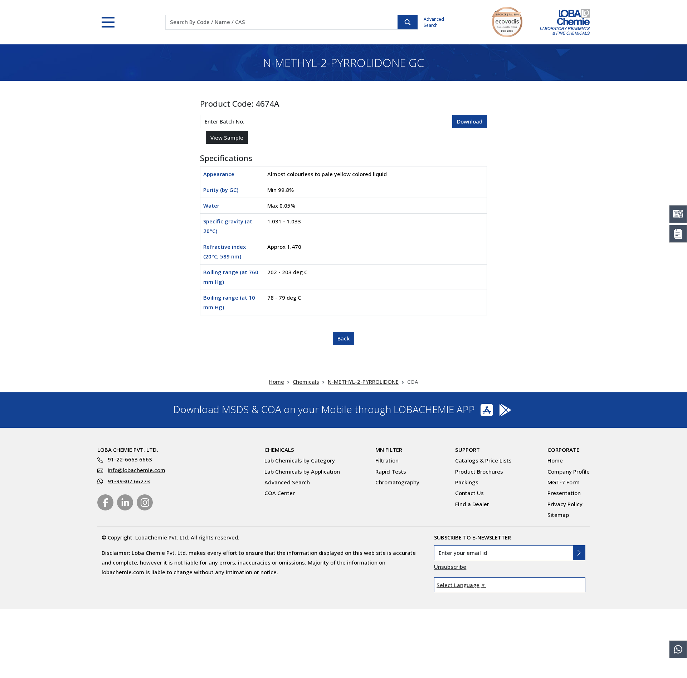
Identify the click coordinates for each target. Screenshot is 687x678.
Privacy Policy (565, 504)
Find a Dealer (472, 504)
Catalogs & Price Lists (483, 460)
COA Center (279, 493)
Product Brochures (479, 471)
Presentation (564, 493)
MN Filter (388, 449)
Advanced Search (434, 22)
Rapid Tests (390, 471)
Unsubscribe (450, 566)
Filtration (387, 460)
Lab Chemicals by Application (302, 471)
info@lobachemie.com (136, 470)
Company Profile (568, 471)
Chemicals (306, 381)
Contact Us (469, 493)
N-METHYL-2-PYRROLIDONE (363, 381)
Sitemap (558, 514)
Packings (466, 482)
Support (467, 449)
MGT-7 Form (563, 482)
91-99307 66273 (129, 481)
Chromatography (397, 482)
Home (276, 381)
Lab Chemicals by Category (299, 460)
